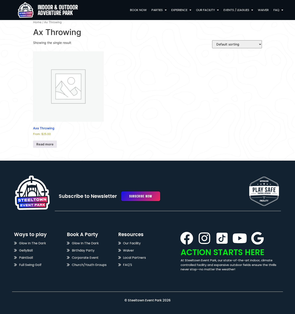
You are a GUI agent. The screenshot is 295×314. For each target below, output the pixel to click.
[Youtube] (240, 238)
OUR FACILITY (205, 10)
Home (37, 22)
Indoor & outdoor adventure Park (58, 10)
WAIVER (263, 10)
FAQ (276, 10)
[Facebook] (187, 238)
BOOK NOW (138, 10)
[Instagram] (204, 238)
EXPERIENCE (179, 10)
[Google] (257, 238)
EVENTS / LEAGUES (236, 10)
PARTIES (157, 10)
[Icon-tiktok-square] (222, 238)
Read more (45, 144)
